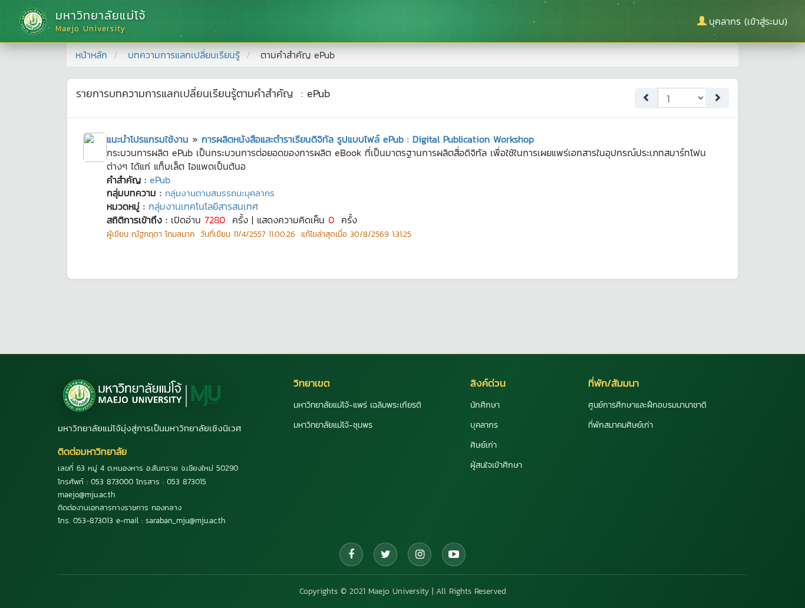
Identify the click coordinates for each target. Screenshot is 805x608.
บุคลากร (484, 425)
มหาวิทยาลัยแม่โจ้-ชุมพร (332, 425)
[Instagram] (419, 554)
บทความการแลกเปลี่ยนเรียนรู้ (184, 55)
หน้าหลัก (91, 55)
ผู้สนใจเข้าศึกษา (496, 465)
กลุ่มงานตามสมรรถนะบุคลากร (220, 193)
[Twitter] (385, 554)
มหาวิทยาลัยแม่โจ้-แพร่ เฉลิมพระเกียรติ (357, 405)
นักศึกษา (485, 405)
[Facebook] (351, 554)
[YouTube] (454, 554)
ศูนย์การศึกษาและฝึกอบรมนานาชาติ (647, 405)
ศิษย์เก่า (483, 445)
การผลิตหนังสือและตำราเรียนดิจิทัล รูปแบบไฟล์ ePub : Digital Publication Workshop (368, 139)
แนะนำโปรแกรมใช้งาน (148, 139)
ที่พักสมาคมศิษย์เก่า (620, 425)
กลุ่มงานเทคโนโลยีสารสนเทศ (203, 206)
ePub (160, 180)
